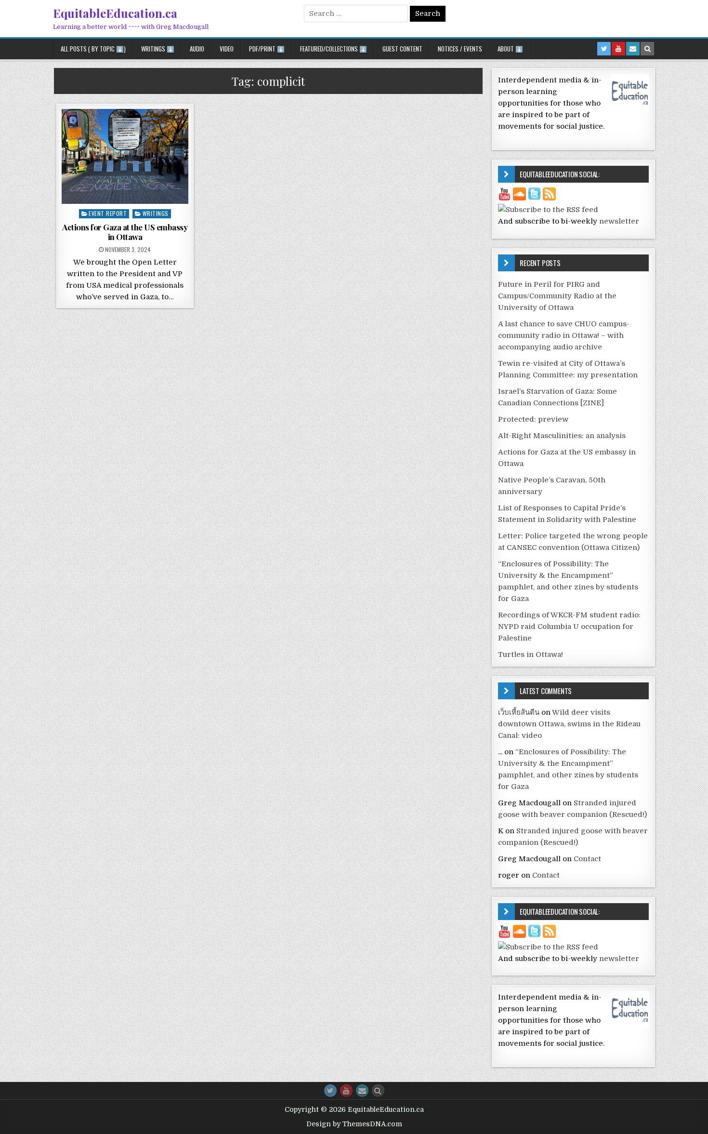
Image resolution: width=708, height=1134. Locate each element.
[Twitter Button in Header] (604, 48)
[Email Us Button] (362, 1090)
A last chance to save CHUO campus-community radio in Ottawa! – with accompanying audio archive (563, 335)
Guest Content (402, 48)
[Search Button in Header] (647, 48)
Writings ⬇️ (157, 48)
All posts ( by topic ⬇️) (93, 48)
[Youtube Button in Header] (618, 48)
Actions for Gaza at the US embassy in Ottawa (124, 232)
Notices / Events (460, 48)
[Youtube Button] (346, 1090)
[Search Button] (378, 1090)
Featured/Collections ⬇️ (333, 48)
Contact (587, 858)
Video (227, 48)
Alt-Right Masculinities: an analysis (562, 435)
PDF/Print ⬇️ (267, 48)
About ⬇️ (510, 48)
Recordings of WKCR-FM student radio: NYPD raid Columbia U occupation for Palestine (569, 626)
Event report (108, 213)
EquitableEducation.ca (115, 13)
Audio (197, 48)
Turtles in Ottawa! (530, 654)
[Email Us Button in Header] (633, 48)
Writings (156, 213)
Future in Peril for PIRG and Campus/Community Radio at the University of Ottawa (557, 296)
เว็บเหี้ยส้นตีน (518, 712)
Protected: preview (533, 419)
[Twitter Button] (330, 1090)
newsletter (619, 221)
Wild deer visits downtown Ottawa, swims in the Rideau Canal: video (569, 724)
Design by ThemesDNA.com (354, 1124)
